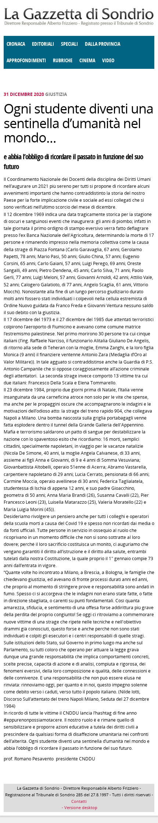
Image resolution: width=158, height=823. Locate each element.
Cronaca (16, 44)
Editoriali (43, 44)
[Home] (79, 24)
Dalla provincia (102, 44)
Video (108, 60)
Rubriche (62, 60)
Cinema (87, 60)
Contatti (79, 801)
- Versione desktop (79, 807)
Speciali (69, 44)
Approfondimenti (26, 60)
